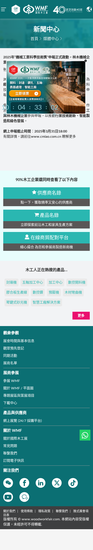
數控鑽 (38, 292)
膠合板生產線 (16, 292)
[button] (85, 435)
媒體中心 (51, 39)
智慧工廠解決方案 (46, 302)
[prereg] (29, 93)
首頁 (34, 39)
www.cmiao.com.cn (46, 136)
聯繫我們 (62, 511)
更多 (81, 315)
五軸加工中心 (32, 282)
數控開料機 (76, 282)
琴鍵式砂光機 (16, 302)
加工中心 (56, 282)
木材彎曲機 (73, 292)
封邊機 (11, 282)
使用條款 (27, 511)
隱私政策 (44, 511)
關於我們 (9, 511)
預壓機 (54, 292)
